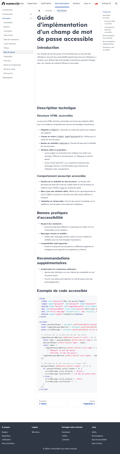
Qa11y (94, 432)
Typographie (7, 77)
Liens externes (10, 44)
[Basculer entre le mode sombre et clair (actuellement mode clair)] (116, 3)
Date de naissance (11, 39)
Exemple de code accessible (108, 48)
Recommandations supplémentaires (109, 43)
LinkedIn (65, 439)
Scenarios (6, 18)
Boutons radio (9, 69)
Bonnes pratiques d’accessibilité (108, 37)
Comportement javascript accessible (109, 29)
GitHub (105, 3)
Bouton (7, 27)
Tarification (46, 3)
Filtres (6, 48)
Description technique (106, 16)
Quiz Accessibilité (99, 439)
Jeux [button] (86, 3)
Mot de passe (9, 52)
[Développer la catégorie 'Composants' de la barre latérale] (30, 14)
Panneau (7, 61)
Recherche (8, 73)
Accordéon (8, 22)
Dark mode (8, 35)
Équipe (20, 3)
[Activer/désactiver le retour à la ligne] (90, 298)
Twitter (64, 436)
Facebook (66, 432)
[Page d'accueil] (39, 11)
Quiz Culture (97, 443)
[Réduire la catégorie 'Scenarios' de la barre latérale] (30, 18)
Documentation (62, 3)
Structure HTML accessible (110, 22)
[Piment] (96, 4)
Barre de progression (12, 65)
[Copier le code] (94, 298)
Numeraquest (97, 436)
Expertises (32, 3)
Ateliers (76, 3)
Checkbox (8, 31)
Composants (7, 14)
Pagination (8, 56)
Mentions (36, 432)
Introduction (7, 10)
